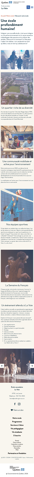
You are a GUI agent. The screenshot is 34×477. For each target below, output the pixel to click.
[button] (32, 7)
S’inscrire (17, 435)
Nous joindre (17, 446)
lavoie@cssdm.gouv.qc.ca (17, 398)
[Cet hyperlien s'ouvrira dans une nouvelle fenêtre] (6, 2)
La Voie (4, 8)
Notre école (10, 16)
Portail (17, 441)
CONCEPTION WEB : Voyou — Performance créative (22, 458)
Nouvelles (17, 448)
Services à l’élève (17, 425)
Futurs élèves (17, 442)
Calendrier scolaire (17, 444)
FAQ (17, 450)
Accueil (3, 16)
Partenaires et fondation (17, 453)
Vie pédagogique (17, 428)
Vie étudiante (17, 432)
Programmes (17, 421)
